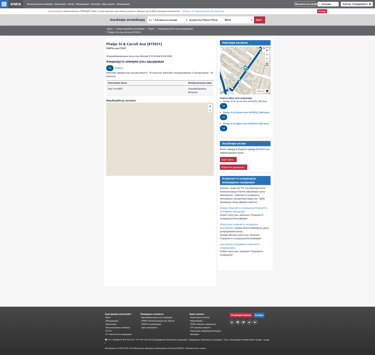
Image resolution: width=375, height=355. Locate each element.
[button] (357, 4)
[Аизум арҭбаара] (267, 50)
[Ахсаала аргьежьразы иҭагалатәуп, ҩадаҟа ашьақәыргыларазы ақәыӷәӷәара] (267, 59)
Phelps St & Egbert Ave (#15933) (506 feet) (246, 123)
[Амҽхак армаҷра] (267, 54)
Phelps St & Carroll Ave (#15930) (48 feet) (245, 101)
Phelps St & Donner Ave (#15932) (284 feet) (246, 112)
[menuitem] (40, 4)
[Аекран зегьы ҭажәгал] (267, 64)
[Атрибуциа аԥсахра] (267, 91)
